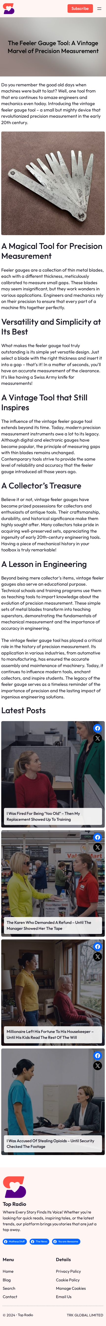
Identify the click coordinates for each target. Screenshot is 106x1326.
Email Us (63, 1296)
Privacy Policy (68, 1271)
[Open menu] (99, 9)
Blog (7, 1279)
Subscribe (80, 8)
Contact (10, 1296)
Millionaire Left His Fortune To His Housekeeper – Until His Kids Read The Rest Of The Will (50, 1034)
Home (8, 1271)
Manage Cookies (71, 1288)
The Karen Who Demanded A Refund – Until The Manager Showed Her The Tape (49, 925)
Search (9, 1288)
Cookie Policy (68, 1279)
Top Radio (14, 1204)
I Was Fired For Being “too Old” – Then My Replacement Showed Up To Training (43, 816)
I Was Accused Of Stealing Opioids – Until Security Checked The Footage (50, 1143)
